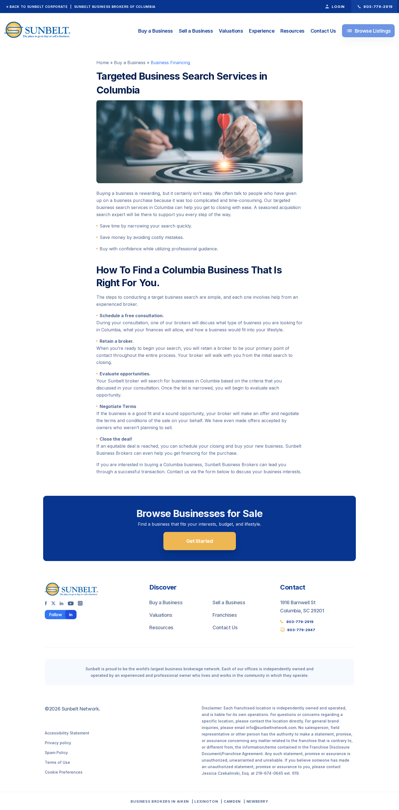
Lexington (206, 801)
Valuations (231, 31)
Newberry (257, 801)
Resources (292, 31)
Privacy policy (58, 742)
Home (102, 62)
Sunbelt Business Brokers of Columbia (115, 7)
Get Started (199, 541)
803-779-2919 (300, 621)
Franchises (225, 615)
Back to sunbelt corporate (39, 7)
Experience (261, 31)
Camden (232, 801)
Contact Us (323, 31)
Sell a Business (196, 31)
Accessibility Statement (67, 733)
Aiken (183, 801)
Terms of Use (57, 762)
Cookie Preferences (64, 772)
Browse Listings (368, 30)
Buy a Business (155, 31)
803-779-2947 (301, 630)
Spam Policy (56, 752)
